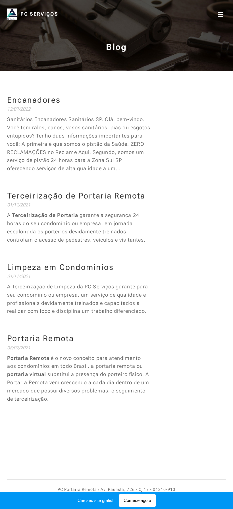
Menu (220, 14)
